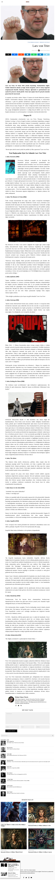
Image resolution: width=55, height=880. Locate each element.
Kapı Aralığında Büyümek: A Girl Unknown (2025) (16, 755)
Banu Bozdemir (10, 760)
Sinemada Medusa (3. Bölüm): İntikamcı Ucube (39, 825)
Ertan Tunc (9, 766)
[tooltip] (8, 54)
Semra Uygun (9, 785)
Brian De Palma (11, 873)
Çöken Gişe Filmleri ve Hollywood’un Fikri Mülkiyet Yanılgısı (13, 825)
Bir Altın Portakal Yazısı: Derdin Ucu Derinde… (16, 793)
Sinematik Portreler (45, 42)
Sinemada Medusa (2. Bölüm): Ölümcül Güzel (11, 852)
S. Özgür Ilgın (10, 779)
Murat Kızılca (10, 747)
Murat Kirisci (9, 772)
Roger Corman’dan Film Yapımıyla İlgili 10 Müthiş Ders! (13, 865)
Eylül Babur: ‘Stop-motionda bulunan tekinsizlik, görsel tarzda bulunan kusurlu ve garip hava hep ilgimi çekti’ (28, 761)
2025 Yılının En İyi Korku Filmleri (13, 749)
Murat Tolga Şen (10, 741)
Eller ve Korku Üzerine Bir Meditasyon (14, 786)
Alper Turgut (9, 791)
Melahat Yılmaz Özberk (45, 50)
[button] (53, 735)
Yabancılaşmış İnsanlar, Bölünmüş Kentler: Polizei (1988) (18, 780)
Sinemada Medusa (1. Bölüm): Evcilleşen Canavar (40, 852)
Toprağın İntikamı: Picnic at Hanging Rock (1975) (17, 774)
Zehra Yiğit (9, 753)
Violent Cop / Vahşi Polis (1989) (13, 767)
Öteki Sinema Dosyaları (33, 42)
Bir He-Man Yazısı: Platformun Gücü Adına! (15, 742)
